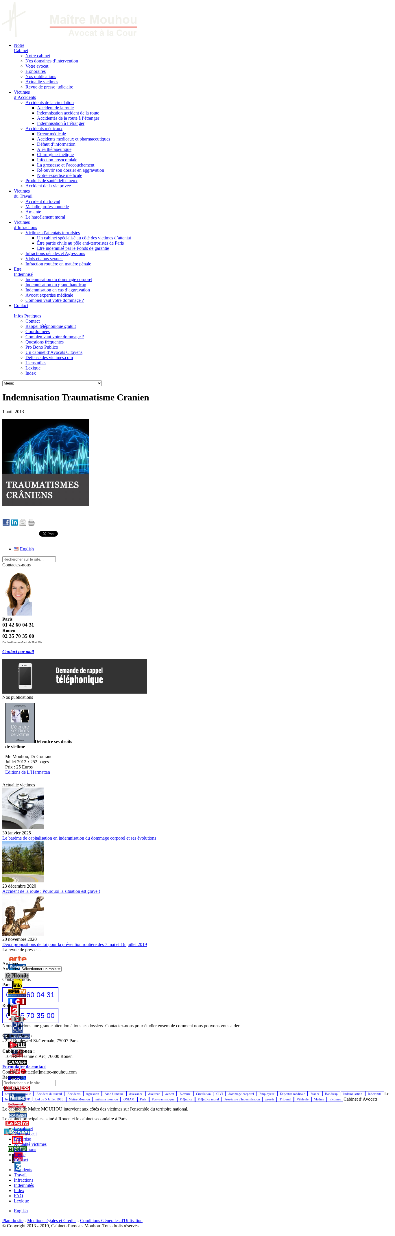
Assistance (136, 1093)
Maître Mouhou (79, 1099)
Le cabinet (23, 1128)
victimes (335, 1099)
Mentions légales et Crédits (51, 1220)
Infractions (23, 1180)
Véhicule (303, 1099)
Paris (143, 1099)
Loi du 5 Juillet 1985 (49, 1099)
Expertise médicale (292, 1093)
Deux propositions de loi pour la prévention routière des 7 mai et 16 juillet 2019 (74, 944)
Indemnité (374, 1093)
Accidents (73, 1093)
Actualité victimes (30, 1144)
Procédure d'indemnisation (242, 1099)
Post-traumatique (163, 1099)
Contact (21, 1159)
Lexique (21, 1200)
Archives (10, 968)
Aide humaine (114, 1093)
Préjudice (186, 1099)
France (315, 1093)
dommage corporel (241, 1093)
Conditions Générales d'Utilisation (111, 1220)
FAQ (18, 1195)
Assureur (154, 1093)
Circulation (203, 1093)
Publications (25, 1149)
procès (269, 1099)
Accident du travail (49, 1093)
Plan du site (12, 1220)
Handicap (331, 1093)
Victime (319, 1099)
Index (19, 1190)
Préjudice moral (208, 1099)
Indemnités (24, 1185)
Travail (20, 1174)
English (21, 1210)
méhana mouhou (106, 1099)
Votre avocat (25, 1133)
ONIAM (128, 1099)
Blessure (185, 1093)
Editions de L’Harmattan (27, 772)
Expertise (22, 1139)
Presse (19, 1154)
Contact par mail (18, 651)
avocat (169, 1093)
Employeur (266, 1093)
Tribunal (285, 1099)
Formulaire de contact (24, 1066)
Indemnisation (352, 1093)
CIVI (219, 1093)
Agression (92, 1093)
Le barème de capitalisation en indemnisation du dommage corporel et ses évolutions (79, 838)
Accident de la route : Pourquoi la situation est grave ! (51, 891)
